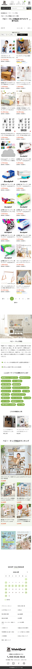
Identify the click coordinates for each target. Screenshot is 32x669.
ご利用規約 (4, 636)
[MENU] (29, 2)
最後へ (16, 302)
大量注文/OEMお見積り (23, 628)
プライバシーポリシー (7, 606)
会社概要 (20, 618)
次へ (28, 299)
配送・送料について (6, 640)
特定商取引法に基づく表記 (8, 632)
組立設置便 (20, 614)
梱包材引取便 (5, 618)
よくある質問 (21, 622)
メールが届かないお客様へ (24, 632)
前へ (3, 299)
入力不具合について (6, 610)
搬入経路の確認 (5, 614)
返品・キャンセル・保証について (8, 623)
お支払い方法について (23, 636)
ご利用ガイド (5, 628)
